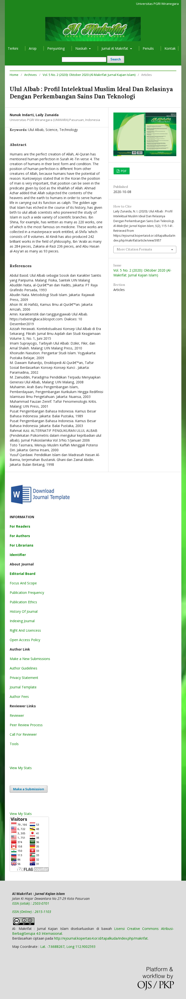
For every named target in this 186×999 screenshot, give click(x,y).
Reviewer (17, 715)
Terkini (13, 48)
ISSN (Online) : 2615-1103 (31, 911)
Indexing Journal (22, 621)
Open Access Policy (25, 639)
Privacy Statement (24, 677)
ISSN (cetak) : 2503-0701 (30, 903)
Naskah (81, 48)
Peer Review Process (26, 725)
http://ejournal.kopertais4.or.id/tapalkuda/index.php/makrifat (101, 938)
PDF (123, 171)
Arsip (33, 48)
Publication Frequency (27, 592)
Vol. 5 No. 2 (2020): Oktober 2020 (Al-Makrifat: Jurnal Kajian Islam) (89, 75)
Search (115, 59)
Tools (14, 743)
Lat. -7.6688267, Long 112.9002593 (67, 946)
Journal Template (23, 687)
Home (14, 75)
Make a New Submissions (30, 658)
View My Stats (21, 767)
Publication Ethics (23, 602)
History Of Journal (24, 611)
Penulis (148, 48)
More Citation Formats (134, 249)
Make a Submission (28, 789)
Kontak (170, 48)
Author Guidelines (23, 668)
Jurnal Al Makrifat (115, 48)
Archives (30, 75)
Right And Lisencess (25, 630)
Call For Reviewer (23, 734)
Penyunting (56, 48)
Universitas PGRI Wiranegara (157, 3)
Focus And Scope (23, 583)
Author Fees (19, 696)
